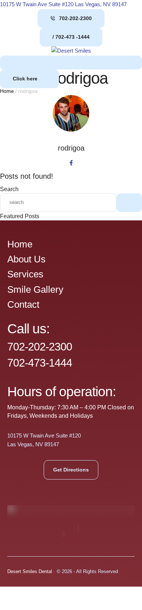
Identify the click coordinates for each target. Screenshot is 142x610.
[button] (71, 18)
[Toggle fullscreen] (39, 592)
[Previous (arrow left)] (12, 604)
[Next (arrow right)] (39, 604)
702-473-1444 (39, 363)
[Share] (66, 592)
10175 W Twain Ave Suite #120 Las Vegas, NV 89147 (63, 4)
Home (7, 91)
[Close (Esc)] (93, 592)
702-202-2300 (39, 347)
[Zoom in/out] (12, 592)
